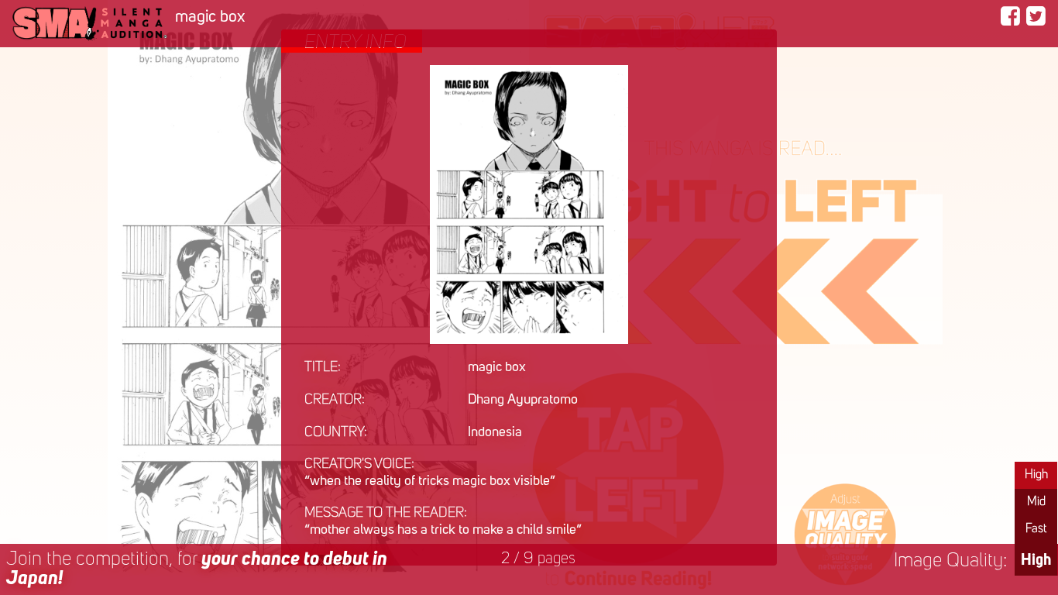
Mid (1036, 502)
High (1036, 475)
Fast (1035, 529)
